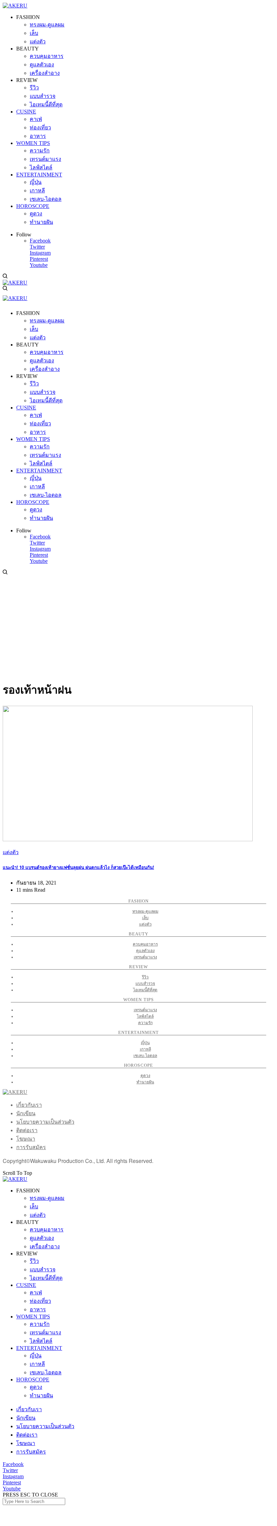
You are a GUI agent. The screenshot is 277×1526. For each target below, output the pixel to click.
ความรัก (145, 1022)
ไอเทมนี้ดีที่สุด (145, 990)
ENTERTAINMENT (39, 1348)
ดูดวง (145, 1075)
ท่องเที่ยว (40, 1301)
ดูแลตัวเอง (145, 950)
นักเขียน (25, 1113)
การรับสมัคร (31, 1147)
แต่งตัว (11, 852)
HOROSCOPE (32, 1379)
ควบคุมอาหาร (145, 944)
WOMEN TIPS (33, 1316)
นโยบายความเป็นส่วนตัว (45, 1122)
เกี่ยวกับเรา (29, 1105)
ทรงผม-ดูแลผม (145, 911)
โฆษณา (25, 1139)
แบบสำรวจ (145, 983)
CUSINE (26, 1285)
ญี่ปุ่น (145, 1042)
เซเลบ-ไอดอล (145, 1055)
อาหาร (38, 1309)
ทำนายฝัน (145, 1082)
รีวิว (145, 977)
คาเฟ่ (36, 1292)
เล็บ (145, 917)
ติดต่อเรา (26, 1130)
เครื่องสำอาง (45, 1246)
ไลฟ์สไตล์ (145, 1016)
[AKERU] (15, 5)
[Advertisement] (138, 626)
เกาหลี (145, 1049)
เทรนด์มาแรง (145, 957)
